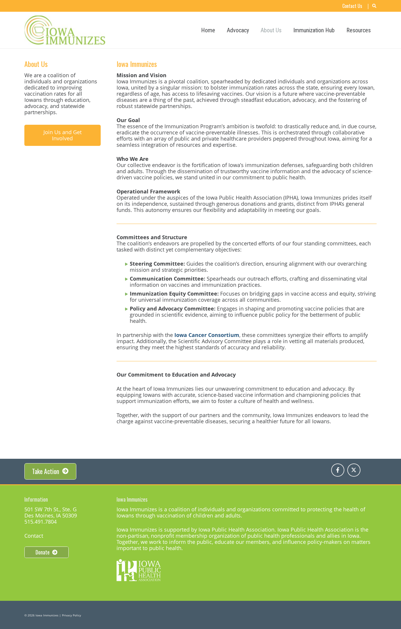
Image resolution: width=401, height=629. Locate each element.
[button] (340, 30)
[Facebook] (337, 470)
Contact (33, 535)
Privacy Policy (71, 615)
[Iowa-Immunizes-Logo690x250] (64, 30)
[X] (353, 470)
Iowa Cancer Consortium (206, 334)
